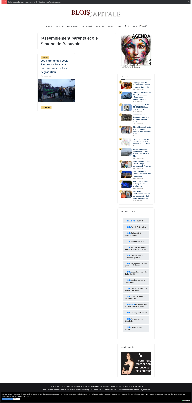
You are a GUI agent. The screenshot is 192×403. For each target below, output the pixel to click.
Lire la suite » (46, 107)
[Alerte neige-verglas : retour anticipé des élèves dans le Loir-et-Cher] (126, 152)
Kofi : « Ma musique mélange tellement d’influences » (140, 184)
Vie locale (72, 26)
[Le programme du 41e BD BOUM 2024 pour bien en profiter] (126, 107)
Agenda (60, 26)
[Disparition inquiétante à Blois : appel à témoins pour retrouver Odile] (126, 130)
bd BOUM (139, 221)
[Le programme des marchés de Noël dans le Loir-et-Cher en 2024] (126, 85)
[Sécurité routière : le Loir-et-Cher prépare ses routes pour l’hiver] (126, 142)
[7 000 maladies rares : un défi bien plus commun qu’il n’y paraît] (126, 164)
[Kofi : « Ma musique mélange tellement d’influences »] (126, 184)
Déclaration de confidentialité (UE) (79, 390)
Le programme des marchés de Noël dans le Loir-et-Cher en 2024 (141, 85)
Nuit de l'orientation (138, 227)
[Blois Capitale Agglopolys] (96, 13)
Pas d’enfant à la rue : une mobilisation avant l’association (142, 174)
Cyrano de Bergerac (138, 241)
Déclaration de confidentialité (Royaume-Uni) (134, 390)
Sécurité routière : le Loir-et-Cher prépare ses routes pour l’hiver (141, 141)
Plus (119, 26)
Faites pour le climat (139, 313)
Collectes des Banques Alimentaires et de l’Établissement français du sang (34, 2)
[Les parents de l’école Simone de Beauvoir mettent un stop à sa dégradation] (56, 90)
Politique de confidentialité (57, 390)
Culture (100, 26)
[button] (7, 399)
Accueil (50, 26)
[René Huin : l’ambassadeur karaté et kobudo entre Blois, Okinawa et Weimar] (126, 194)
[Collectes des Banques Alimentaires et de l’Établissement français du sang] (126, 95)
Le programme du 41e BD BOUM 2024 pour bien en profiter (141, 107)
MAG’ (110, 26)
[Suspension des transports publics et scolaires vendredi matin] (126, 117)
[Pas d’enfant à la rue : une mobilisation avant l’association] (126, 174)
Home (44, 390)
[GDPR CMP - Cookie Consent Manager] (186, 401)
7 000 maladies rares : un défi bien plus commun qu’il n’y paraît (142, 164)
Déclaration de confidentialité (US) (105, 390)
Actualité (87, 26)
